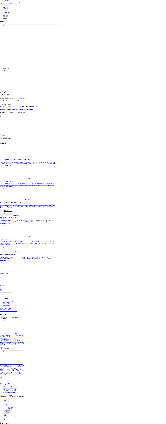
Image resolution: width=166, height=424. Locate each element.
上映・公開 (7, 411)
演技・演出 (10, 408)
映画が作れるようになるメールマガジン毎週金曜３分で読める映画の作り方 (9, 310)
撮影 (6, 405)
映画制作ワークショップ (8, 386)
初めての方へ (6, 302)
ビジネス (7, 412)
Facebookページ (6, 305)
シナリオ (7, 404)
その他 (9, 403)
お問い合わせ (6, 303)
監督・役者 (10, 407)
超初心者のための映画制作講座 (10, 388)
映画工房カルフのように (8, 301)
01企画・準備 (3, 134)
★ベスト (7, 400)
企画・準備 (7, 401)
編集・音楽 (7, 410)
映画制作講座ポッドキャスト (9, 390)
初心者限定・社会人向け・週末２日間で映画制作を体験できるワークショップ (19, 109)
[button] (6, 137)
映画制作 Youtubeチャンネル (9, 389)
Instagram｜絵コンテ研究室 (9, 392)
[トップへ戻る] (0, 422)
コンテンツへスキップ (5, 0)
